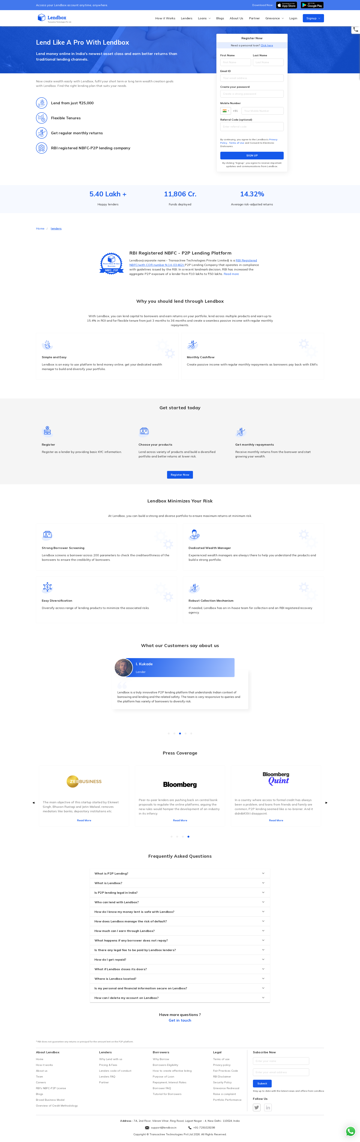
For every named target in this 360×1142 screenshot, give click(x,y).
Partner (254, 18)
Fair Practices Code (225, 1070)
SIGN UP (252, 155)
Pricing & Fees (108, 1065)
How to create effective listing (172, 1070)
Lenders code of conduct (115, 1070)
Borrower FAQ (162, 1088)
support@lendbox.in (164, 1127)
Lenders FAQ (107, 1076)
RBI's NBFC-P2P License (51, 1088)
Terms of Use (237, 142)
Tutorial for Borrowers (167, 1094)
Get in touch (180, 1020)
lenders (56, 228)
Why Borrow (161, 1059)
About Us (236, 18)
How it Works (165, 18)
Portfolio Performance (227, 1099)
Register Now (180, 474)
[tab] (169, 733)
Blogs (220, 18)
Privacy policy (221, 1065)
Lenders (186, 18)
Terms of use (221, 1059)
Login (293, 18)
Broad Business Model (50, 1099)
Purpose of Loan (163, 1076)
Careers (41, 1082)
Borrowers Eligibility (165, 1065)
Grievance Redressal (226, 1088)
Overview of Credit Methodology (57, 1105)
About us (41, 1070)
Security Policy (222, 1082)
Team (39, 1076)
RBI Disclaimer (222, 1076)
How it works (44, 1065)
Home (40, 228)
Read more (231, 274)
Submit (262, 1083)
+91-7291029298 (204, 1127)
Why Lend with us (110, 1059)
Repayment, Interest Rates (169, 1082)
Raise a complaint (224, 1094)
